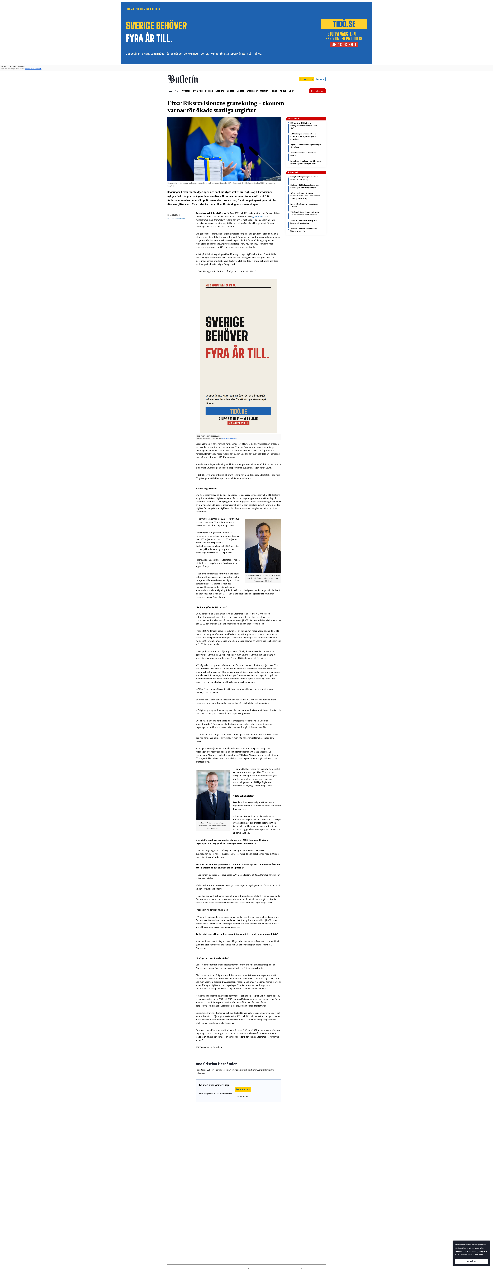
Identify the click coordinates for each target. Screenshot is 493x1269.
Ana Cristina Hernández (176, 218)
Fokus (274, 90)
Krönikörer (252, 90)
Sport (292, 90)
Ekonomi (219, 90)
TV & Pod (198, 90)
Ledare (230, 90)
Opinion (264, 90)
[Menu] (170, 91)
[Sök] (177, 91)
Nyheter (186, 90)
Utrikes (209, 90)
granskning (257, 216)
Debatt (240, 90)
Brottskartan (317, 91)
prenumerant (226, 1093)
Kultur (283, 90)
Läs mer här (480, 1254)
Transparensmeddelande (33, 69)
